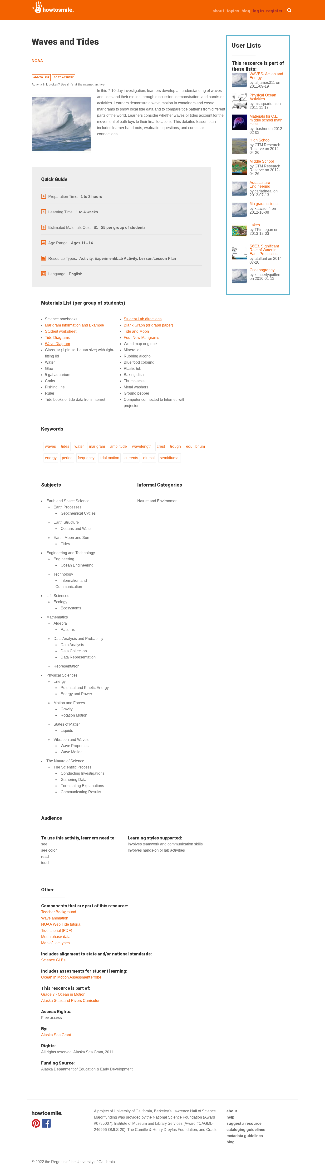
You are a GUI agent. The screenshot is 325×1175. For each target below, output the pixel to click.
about (218, 10)
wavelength (142, 446)
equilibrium (195, 446)
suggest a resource (244, 1123)
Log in (258, 10)
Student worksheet (60, 331)
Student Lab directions (143, 319)
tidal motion (109, 458)
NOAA (37, 61)
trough (175, 446)
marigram (97, 446)
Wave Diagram (57, 344)
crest (161, 446)
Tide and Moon (136, 331)
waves (50, 446)
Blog (245, 10)
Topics (233, 10)
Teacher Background (58, 912)
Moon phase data (55, 937)
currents (131, 458)
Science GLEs (53, 960)
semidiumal (169, 458)
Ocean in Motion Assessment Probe (71, 977)
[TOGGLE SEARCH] (289, 10)
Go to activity (64, 77)
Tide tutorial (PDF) (56, 931)
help (230, 1117)
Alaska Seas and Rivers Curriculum (71, 1001)
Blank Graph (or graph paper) (148, 325)
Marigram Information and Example (74, 325)
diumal (149, 458)
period (67, 458)
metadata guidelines (245, 1136)
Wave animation (54, 918)
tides (65, 446)
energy (51, 458)
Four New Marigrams (141, 338)
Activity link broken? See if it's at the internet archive (68, 84)
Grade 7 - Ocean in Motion (63, 994)
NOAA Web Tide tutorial (61, 924)
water (79, 446)
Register (274, 10)
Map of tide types (55, 943)
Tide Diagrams (57, 338)
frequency (86, 458)
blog (231, 1142)
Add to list (41, 77)
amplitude (118, 446)
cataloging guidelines (246, 1130)
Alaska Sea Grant (56, 1035)
